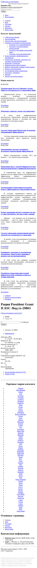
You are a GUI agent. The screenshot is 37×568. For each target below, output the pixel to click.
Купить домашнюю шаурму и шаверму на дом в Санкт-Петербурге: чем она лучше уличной (18, 213)
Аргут (20, 487)
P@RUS (20, 440)
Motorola (21, 435)
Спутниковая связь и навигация (16, 71)
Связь (21, 500)
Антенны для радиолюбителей (20, 54)
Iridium (20, 420)
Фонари (7, 74)
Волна (20, 491)
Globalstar (20, 412)
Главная (7, 20)
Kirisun (20, 424)
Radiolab (21, 450)
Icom (20, 418)
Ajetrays (20, 388)
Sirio (20, 465)
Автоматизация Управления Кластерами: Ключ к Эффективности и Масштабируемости (18, 188)
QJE (20, 444)
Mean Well (20, 431)
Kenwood (20, 422)
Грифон (20, 492)
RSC (20, 459)
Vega (20, 478)
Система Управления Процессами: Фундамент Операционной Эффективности (18, 131)
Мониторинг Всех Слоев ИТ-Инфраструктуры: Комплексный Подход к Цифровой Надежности (18, 167)
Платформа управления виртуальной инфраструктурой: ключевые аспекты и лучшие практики (16, 275)
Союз (21, 504)
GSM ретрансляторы (12, 37)
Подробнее (5, 105)
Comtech (21, 399)
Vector (20, 476)
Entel (20, 405)
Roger (21, 457)
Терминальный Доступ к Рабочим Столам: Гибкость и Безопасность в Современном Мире (18, 89)
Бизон (20, 489)
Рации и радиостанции (13, 69)
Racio (21, 446)
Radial (20, 448)
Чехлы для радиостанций (14, 76)
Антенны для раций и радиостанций (18, 43)
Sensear (20, 463)
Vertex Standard (20, 479)
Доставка (8, 24)
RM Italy (21, 455)
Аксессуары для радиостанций (16, 41)
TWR (20, 474)
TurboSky (20, 472)
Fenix (20, 409)
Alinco (20, 392)
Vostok (20, 481)
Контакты (8, 28)
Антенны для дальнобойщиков (20, 45)
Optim (20, 438)
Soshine (20, 466)
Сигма (20, 502)
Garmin (20, 411)
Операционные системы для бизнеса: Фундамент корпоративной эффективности (17, 150)
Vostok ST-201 (10, 374)
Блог (6, 22)
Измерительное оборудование (15, 65)
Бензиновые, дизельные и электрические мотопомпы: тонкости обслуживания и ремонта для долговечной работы (16, 254)
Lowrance (20, 429)
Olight (20, 437)
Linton (20, 425)
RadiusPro (20, 451)
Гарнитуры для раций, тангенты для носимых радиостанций (17, 60)
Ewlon (20, 407)
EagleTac (21, 403)
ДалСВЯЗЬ (20, 494)
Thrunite (20, 468)
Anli (20, 394)
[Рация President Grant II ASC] (11, 313)
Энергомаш (21, 511)
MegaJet (20, 433)
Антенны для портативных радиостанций (18, 47)
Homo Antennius (20, 414)
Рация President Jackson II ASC (15, 372)
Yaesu (21, 483)
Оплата (7, 26)
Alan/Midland (20, 390)
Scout (20, 461)
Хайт (20, 507)
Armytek (20, 396)
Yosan (21, 485)
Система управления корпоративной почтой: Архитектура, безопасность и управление (18, 234)
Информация (9, 333)
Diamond (21, 401)
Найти (3, 11)
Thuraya (20, 470)
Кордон (20, 496)
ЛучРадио (20, 498)
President (8, 299)
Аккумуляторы (10, 39)
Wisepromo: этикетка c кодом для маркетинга (18, 111)
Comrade (21, 397)
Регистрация (9, 17)
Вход (6, 15)
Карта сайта (9, 30)
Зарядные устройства (12, 63)
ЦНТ (20, 509)
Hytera (20, 416)
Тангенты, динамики (12, 73)
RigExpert (20, 453)
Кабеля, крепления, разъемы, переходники (20, 67)
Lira (20, 427)
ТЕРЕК (20, 505)
